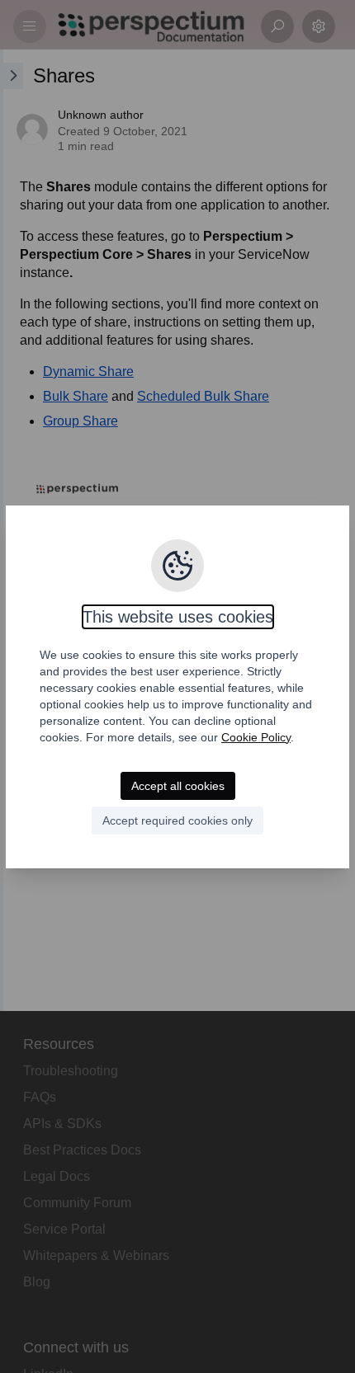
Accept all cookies (178, 785)
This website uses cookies (178, 617)
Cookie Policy (256, 737)
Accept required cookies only (177, 820)
